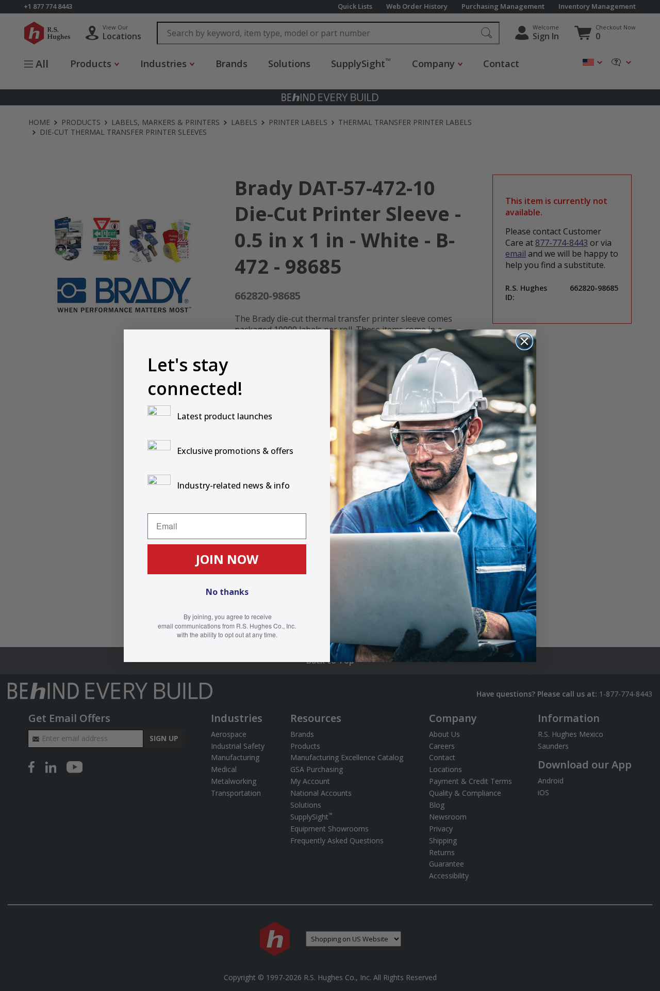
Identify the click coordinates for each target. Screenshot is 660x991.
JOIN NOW (227, 559)
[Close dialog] (524, 341)
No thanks (227, 591)
